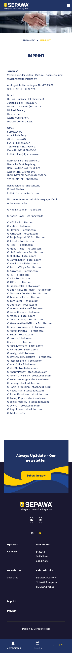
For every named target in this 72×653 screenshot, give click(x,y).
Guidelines (42, 556)
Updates (12, 544)
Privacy (11, 611)
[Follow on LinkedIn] (31, 520)
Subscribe (12, 577)
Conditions (42, 561)
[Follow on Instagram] (40, 520)
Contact (12, 551)
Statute (40, 552)
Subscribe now (36, 476)
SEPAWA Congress (46, 582)
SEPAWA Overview (46, 577)
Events (38, 648)
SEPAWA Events (45, 587)
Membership (14, 648)
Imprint (11, 601)
